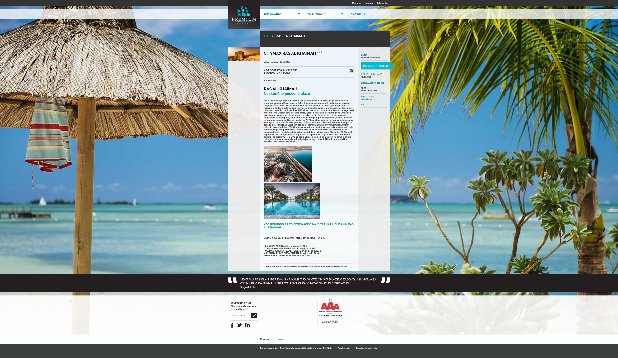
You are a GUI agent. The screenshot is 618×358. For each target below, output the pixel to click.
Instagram (247, 325)
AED (363, 104)
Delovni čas (382, 3)
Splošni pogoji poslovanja (366, 348)
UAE (267, 36)
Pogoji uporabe (344, 348)
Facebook (232, 325)
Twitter (239, 325)
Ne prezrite (358, 14)
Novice (281, 339)
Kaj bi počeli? (316, 14)
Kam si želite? (272, 14)
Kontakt (369, 3)
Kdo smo (356, 3)
